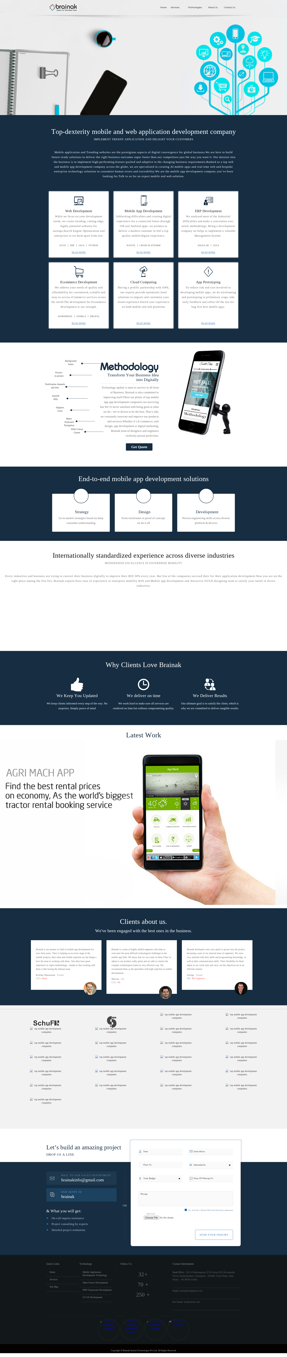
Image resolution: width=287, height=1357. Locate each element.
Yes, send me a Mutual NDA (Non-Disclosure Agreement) (210, 1210)
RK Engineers (198, 978)
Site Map (54, 1287)
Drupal (95, 316)
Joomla (81, 316)
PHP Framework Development (97, 1290)
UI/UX (62, 245)
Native (131, 245)
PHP (72, 245)
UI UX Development (92, 1297)
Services (175, 7)
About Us (213, 7)
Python (93, 245)
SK (118, 982)
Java (82, 245)
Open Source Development (95, 1282)
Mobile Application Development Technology (95, 1274)
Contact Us (229, 7)
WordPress (65, 316)
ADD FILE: (151, 1214)
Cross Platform (150, 245)
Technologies (194, 7)
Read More (79, 252)
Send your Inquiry (214, 1235)
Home (163, 7)
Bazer (44, 978)
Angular (203, 245)
